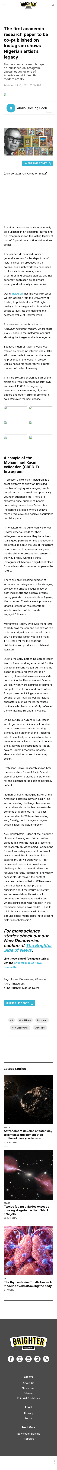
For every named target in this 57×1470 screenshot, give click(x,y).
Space (7, 1127)
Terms (28, 1418)
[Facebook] (11, 1359)
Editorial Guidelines (28, 1398)
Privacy (28, 1413)
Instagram (17, 293)
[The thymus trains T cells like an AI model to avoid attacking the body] (28, 1250)
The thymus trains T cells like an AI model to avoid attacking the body (28, 1283)
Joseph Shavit (11, 1142)
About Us (28, 1383)
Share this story (35, 163)
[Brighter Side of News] (28, 5)
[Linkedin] (28, 1359)
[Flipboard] (37, 1359)
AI (5, 1278)
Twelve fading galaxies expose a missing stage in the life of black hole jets (27, 1210)
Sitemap (28, 1393)
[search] (53, 5)
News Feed (28, 1388)
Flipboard (28, 1438)
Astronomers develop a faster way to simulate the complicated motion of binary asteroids (28, 1134)
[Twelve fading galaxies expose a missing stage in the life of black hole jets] (28, 1175)
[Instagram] (19, 1359)
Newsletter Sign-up (28, 1433)
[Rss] (46, 1359)
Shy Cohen (9, 1290)
